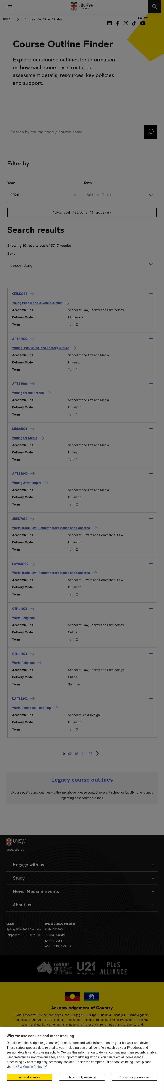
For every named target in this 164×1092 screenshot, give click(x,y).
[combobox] (43, 195)
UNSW (6, 19)
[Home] (82, 6)
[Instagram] (126, 23)
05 (90, 753)
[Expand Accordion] (151, 294)
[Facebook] (117, 23)
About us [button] (22, 904)
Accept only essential (82, 1077)
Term (88, 183)
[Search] (154, 6)
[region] (82, 1059)
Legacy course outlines (82, 779)
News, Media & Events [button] (36, 891)
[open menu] (9, 6)
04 (83, 753)
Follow (143, 18)
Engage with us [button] (28, 864)
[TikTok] (134, 23)
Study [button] (19, 878)
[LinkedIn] (110, 23)
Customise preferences (135, 1077)
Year (11, 183)
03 (77, 753)
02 (70, 753)
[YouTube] (142, 23)
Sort (11, 253)
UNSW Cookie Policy (31, 1066)
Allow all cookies (29, 1077)
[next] (97, 753)
